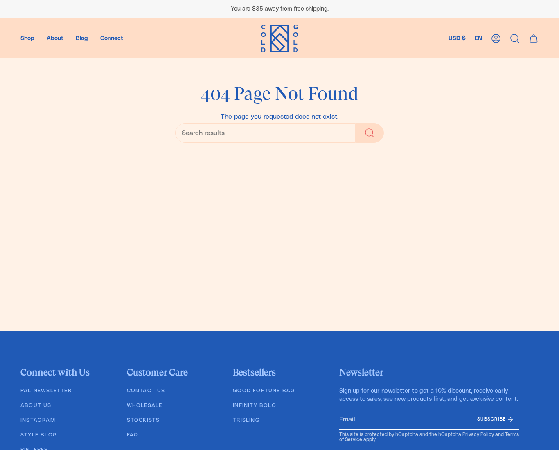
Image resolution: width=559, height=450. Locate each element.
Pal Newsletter (46, 391)
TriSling (246, 420)
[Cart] (533, 38)
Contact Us (146, 391)
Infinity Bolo (254, 405)
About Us (36, 405)
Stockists (143, 420)
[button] (27, 38)
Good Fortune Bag (264, 391)
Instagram (37, 420)
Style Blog (38, 435)
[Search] (369, 133)
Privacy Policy (478, 434)
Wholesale (144, 405)
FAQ (133, 435)
